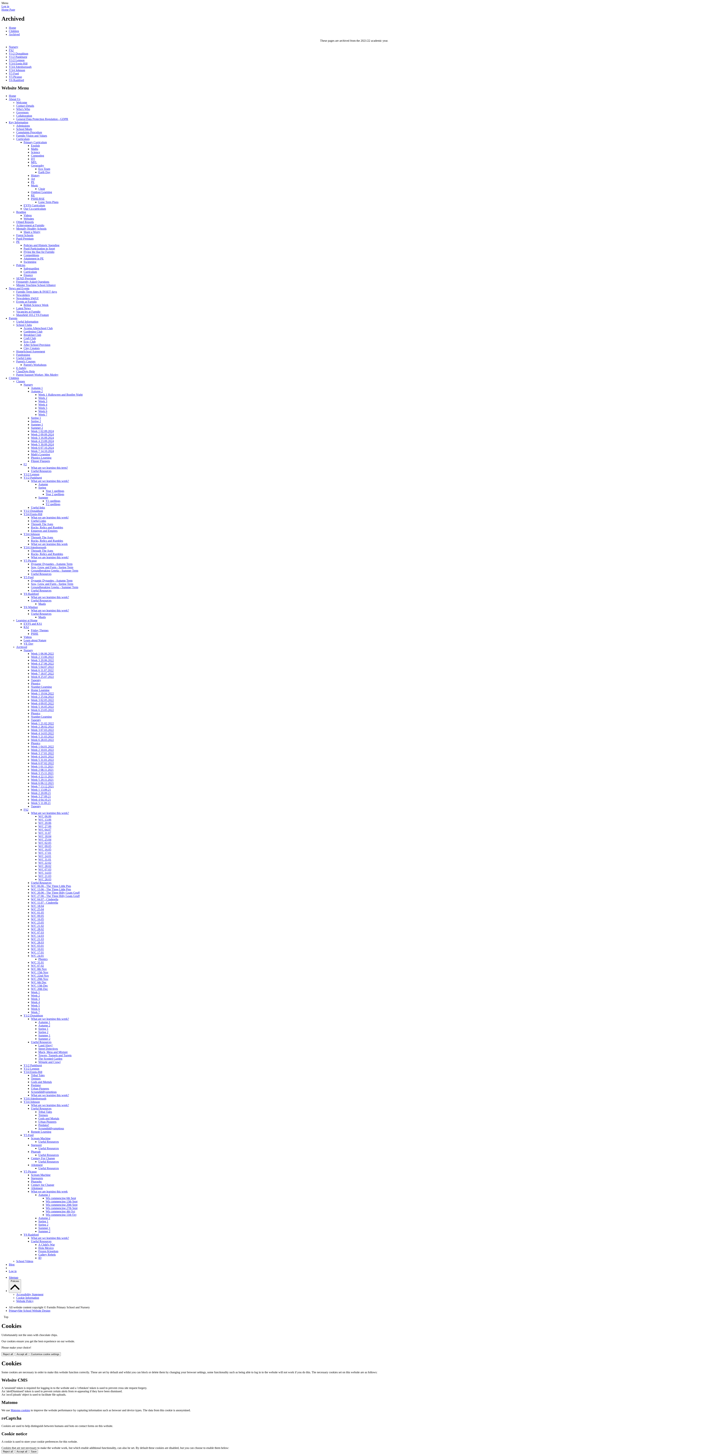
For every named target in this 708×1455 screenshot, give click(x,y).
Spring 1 (36, 417)
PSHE (34, 633)
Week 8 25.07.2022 (42, 676)
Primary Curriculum (35, 142)
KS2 (26, 627)
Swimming (30, 261)
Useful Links (23, 358)
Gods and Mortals (41, 1082)
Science (35, 152)
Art (33, 178)
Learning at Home (26, 620)
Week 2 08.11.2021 (42, 769)
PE (32, 182)
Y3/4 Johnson (17, 70)
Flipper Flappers (40, 461)
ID (39, 1257)
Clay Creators (32, 348)
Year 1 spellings (55, 491)
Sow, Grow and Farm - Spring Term (52, 567)
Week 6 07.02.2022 (42, 763)
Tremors (36, 1078)
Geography (37, 165)
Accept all (22, 1354)
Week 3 (42, 401)
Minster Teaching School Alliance (36, 285)
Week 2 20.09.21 (41, 793)
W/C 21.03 (44, 876)
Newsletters (23, 295)
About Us (14, 99)
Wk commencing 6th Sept (61, 1198)
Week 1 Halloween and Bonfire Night (60, 394)
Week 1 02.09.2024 (42, 431)
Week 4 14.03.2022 (42, 733)
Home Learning (40, 690)
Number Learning (41, 686)
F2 (25, 464)
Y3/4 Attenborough (20, 66)
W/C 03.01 (37, 945)
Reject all (8, 1354)
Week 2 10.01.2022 (42, 749)
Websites (29, 218)
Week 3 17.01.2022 (42, 753)
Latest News (23, 308)
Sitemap (13, 1277)
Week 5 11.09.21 (41, 803)
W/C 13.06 (44, 819)
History (35, 175)
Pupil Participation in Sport (39, 248)
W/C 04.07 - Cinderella (44, 899)
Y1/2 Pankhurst (18, 56)
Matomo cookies (20, 1410)
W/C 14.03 (44, 872)
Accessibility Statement (29, 1294)
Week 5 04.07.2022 (42, 666)
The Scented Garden (50, 1058)
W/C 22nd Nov (40, 975)
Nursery (13, 47)
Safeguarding (31, 268)
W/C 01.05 (37, 912)
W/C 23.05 (37, 922)
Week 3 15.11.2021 (42, 773)
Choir (41, 188)
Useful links (38, 507)
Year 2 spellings (55, 494)
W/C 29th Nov (39, 979)
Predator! (43, 1125)
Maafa (42, 603)
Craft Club (30, 338)
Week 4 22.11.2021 (42, 776)
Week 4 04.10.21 (41, 799)
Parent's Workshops (35, 364)
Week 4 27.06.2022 (42, 663)
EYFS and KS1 (33, 623)
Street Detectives (48, 1048)
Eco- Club (30, 341)
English (35, 145)
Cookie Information (27, 1297)
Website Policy (25, 1301)
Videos (28, 215)
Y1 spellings (53, 500)
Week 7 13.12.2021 (42, 786)
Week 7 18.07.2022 (42, 673)
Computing (37, 155)
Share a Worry (32, 232)
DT (33, 158)
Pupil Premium (25, 238)
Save (34, 1451)
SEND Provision (26, 278)
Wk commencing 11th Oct (61, 1214)
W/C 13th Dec (39, 985)
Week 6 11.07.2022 (42, 670)
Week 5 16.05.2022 (42, 706)
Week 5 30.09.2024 (42, 444)
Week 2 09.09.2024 (42, 434)
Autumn (43, 484)
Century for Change (42, 1184)
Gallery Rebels (47, 1254)
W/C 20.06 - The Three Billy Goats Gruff (55, 892)
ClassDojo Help (25, 371)
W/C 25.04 (44, 839)
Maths (34, 149)
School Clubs (24, 324)
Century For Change (43, 1158)
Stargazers (37, 1178)
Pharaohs (36, 1181)
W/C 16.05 (44, 849)
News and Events (19, 288)
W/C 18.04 (44, 836)
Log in (5, 6)
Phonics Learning (41, 457)
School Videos (24, 1261)
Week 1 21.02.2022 (42, 723)
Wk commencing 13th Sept (61, 1201)
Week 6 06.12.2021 (42, 783)
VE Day (28, 643)
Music (34, 185)
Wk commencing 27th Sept (61, 1208)
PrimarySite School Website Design (29, 1310)
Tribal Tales (38, 1075)
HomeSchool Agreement (30, 351)
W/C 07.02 (37, 965)
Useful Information (27, 321)
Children (14, 31)
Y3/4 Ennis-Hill (18, 63)
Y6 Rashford (16, 80)
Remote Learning (41, 1131)
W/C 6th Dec (38, 982)
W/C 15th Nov (39, 972)
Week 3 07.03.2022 (42, 730)
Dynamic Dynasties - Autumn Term (51, 564)
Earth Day (44, 172)
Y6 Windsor (31, 607)
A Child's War (46, 1244)
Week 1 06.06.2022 (42, 653)
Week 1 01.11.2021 (42, 766)
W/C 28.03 (44, 879)
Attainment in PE (34, 258)
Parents (13, 318)
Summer (43, 497)
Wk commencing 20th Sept (61, 1204)
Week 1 (35, 992)
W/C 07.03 (44, 869)
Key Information (18, 122)
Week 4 (42, 404)
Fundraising (23, 354)
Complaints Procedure (29, 132)
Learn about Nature (35, 640)
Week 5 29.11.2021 (42, 779)
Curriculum (23, 139)
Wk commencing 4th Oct (60, 1211)
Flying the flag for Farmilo (39, 251)
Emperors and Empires (44, 530)
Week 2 (42, 398)
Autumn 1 (37, 388)
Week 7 (42, 414)
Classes (20, 381)
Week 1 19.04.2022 (42, 693)
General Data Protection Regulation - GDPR (42, 119)
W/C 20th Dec (39, 989)
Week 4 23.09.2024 (42, 441)
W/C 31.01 (44, 859)
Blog (12, 1264)
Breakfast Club (32, 334)
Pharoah (36, 1151)
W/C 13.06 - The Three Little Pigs (51, 889)
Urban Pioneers (40, 1088)
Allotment (37, 1165)
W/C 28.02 (44, 866)
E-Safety (21, 368)
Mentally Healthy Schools (31, 228)
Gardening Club (33, 331)
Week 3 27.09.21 (41, 796)
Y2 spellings (53, 504)
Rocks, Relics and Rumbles (47, 527)
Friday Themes (39, 630)
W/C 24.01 (44, 856)
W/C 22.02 (44, 862)
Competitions (31, 255)
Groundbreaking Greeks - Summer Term (54, 570)
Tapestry (36, 680)
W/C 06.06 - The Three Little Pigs (51, 886)
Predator (36, 1085)
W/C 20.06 (44, 823)
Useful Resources (41, 471)
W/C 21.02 (37, 925)
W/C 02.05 (44, 842)
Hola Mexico (46, 1248)
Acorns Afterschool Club (38, 328)
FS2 (11, 50)
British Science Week (36, 305)
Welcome (21, 102)
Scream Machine (41, 1138)
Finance (28, 275)
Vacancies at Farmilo (28, 311)
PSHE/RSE (38, 198)
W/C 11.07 (44, 832)
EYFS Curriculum (34, 205)
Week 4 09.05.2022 (42, 703)
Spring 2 (36, 421)
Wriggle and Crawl (49, 1062)
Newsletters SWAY (27, 298)
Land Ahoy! (45, 1045)
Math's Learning (40, 454)
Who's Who (23, 109)
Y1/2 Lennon (17, 60)
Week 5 (42, 407)
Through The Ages (42, 524)
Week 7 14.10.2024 (42, 451)
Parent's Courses (25, 361)
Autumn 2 (37, 391)
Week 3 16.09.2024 (42, 437)
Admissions (23, 125)
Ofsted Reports (25, 222)
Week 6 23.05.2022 (42, 710)
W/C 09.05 (44, 846)
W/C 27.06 (44, 826)
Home (12, 27)
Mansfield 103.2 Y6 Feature (32, 315)
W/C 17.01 (44, 852)
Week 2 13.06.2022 (42, 657)
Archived (14, 34)
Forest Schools (24, 235)
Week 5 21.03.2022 (42, 736)
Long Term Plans (48, 202)
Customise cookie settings (45, 1354)
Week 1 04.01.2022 (42, 746)
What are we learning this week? (50, 481)
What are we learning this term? (49, 467)
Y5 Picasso (15, 76)
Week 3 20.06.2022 (42, 660)
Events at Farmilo (26, 301)
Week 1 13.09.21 (41, 789)
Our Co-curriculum (35, 208)
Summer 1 (37, 424)
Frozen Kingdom (48, 1251)
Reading (21, 212)
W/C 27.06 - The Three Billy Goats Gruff (55, 896)
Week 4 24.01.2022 (42, 756)
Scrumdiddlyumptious (44, 1091)
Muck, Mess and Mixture (53, 1052)
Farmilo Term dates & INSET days (36, 291)
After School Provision (37, 344)
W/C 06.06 (44, 816)
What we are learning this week (49, 544)
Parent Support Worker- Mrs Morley (37, 374)
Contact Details (25, 105)
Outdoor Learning (41, 192)
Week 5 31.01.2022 (42, 759)
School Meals (24, 129)
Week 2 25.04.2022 (42, 696)
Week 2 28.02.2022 (42, 726)
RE (33, 195)
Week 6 (42, 411)
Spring (42, 487)
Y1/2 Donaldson (18, 53)
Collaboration (24, 115)
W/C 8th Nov (39, 969)
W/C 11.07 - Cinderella (44, 902)
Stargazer (36, 1145)
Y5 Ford (14, 73)
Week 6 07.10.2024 (42, 447)
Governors (22, 112)
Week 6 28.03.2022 (42, 740)
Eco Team (44, 168)
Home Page (8, 9)
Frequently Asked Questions (32, 281)
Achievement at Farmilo (30, 225)
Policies (20, 265)
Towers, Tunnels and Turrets (55, 1055)
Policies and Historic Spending (41, 245)
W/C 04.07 (44, 829)
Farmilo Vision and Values (31, 135)
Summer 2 (37, 427)
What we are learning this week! (50, 517)
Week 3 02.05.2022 (42, 700)
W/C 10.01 (37, 949)
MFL (34, 162)
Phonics (35, 683)
